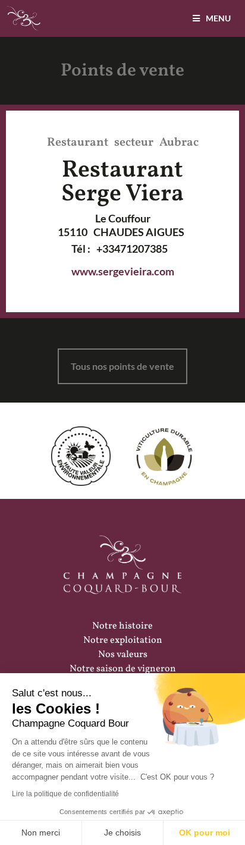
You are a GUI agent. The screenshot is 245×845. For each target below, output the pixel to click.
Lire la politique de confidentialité (65, 794)
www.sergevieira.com (122, 271)
